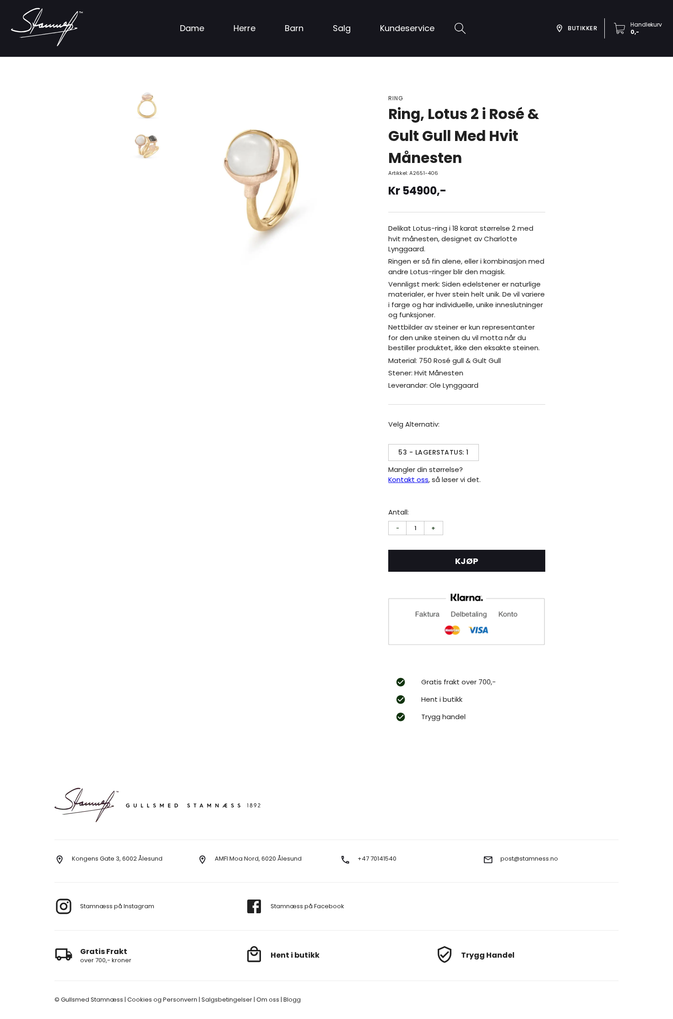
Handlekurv (646, 24)
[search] (460, 28)
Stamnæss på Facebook (307, 906)
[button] (341, 28)
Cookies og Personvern (161, 999)
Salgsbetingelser (226, 999)
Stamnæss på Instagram (117, 906)
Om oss (267, 999)
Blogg (291, 999)
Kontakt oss (408, 479)
